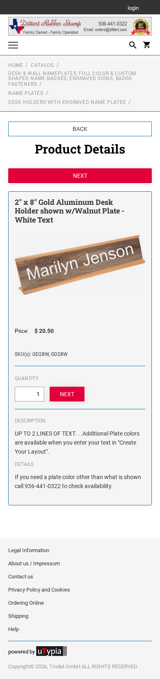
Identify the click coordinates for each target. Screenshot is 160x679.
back (80, 129)
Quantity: (27, 378)
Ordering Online (26, 603)
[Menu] (13, 46)
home (15, 65)
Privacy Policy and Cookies (39, 590)
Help (13, 629)
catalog (42, 65)
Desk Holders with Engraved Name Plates (67, 102)
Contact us (20, 576)
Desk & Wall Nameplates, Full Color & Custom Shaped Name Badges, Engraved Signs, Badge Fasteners (72, 79)
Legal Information (28, 550)
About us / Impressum (34, 563)
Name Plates (25, 93)
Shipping (18, 616)
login (133, 8)
